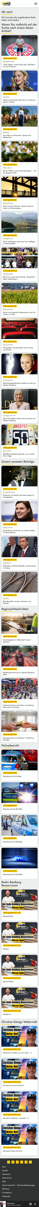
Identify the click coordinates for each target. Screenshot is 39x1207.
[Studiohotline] (30, 1162)
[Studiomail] (26, 1162)
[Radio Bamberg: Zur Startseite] (17, 4)
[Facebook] (13, 1162)
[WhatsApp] (8, 1162)
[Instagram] (17, 1162)
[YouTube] (21, 1162)
